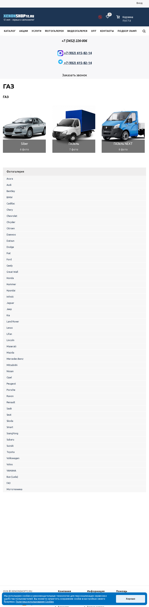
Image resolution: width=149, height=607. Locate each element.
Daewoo (11, 234)
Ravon (10, 396)
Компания (64, 591)
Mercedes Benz (15, 359)
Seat (9, 414)
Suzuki (10, 446)
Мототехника (14, 489)
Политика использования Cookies (35, 601)
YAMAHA (11, 470)
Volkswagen (13, 458)
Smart (10, 427)
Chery (10, 209)
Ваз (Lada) (12, 477)
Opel (9, 377)
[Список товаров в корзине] (125, 20)
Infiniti (10, 296)
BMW (9, 197)
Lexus (10, 328)
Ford (9, 259)
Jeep (9, 309)
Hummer (11, 284)
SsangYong (12, 433)
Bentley (11, 191)
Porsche (11, 390)
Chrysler (11, 222)
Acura (10, 178)
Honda (10, 278)
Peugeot (11, 383)
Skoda (10, 421)
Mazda (10, 352)
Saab (9, 408)
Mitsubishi (12, 365)
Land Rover (13, 321)
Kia (8, 315)
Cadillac (11, 203)
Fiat (9, 253)
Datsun (10, 241)
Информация (96, 591)
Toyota (11, 452)
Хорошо (130, 598)
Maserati (11, 346)
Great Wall (12, 272)
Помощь (121, 591)
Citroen (11, 228)
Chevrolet (12, 216)
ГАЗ (8, 483)
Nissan (10, 371)
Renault (11, 402)
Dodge (10, 247)
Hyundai (11, 290)
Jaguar (10, 303)
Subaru (10, 439)
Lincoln (10, 340)
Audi (9, 185)
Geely (10, 265)
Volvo (10, 464)
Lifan (9, 334)
